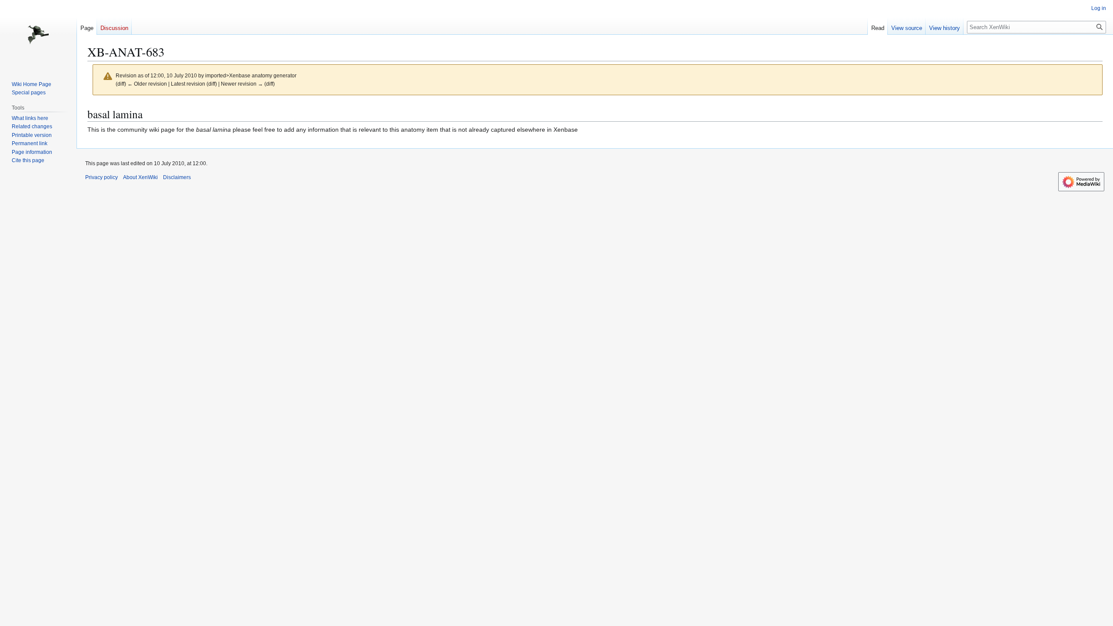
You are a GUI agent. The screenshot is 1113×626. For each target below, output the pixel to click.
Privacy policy (101, 177)
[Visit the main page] (38, 35)
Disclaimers (177, 177)
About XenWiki (140, 177)
